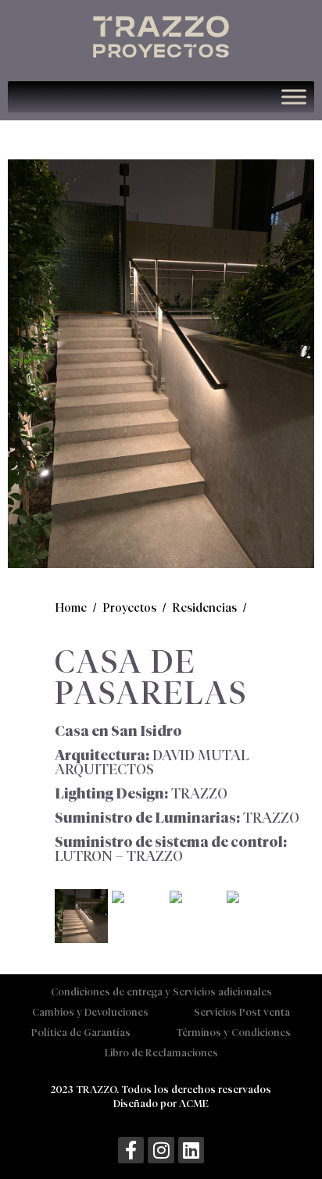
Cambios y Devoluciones (90, 1012)
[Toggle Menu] (293, 97)
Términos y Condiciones (233, 1032)
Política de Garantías (81, 1032)
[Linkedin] (191, 1150)
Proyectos (129, 607)
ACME (194, 1103)
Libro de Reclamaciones (161, 1053)
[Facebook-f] (131, 1150)
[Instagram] (161, 1150)
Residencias (204, 607)
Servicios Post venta (242, 1012)
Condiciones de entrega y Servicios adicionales (161, 992)
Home (71, 607)
